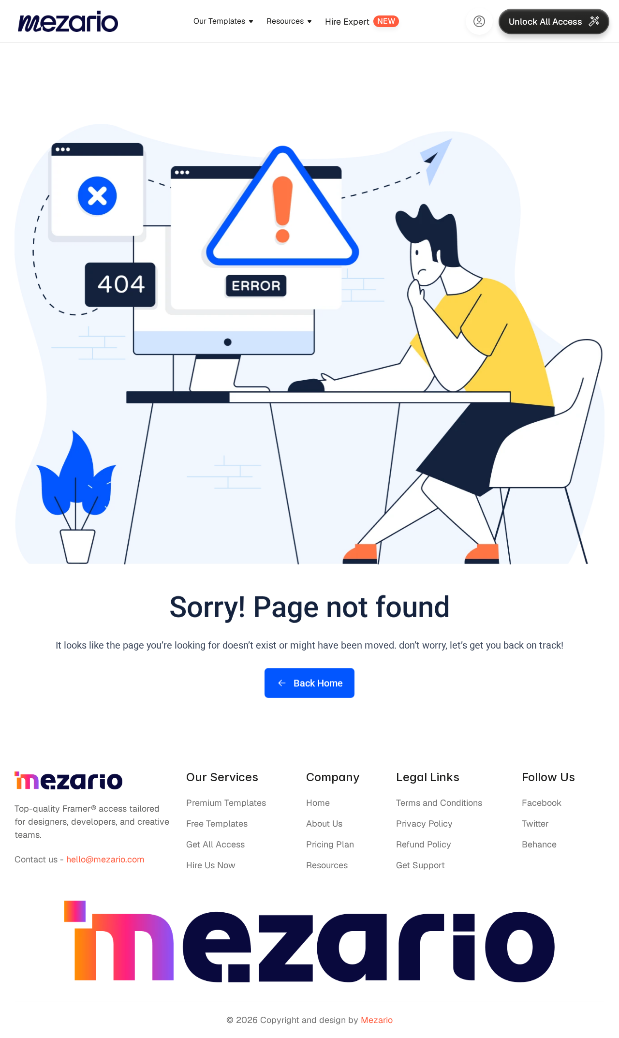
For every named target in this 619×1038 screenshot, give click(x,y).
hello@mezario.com (105, 859)
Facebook (542, 802)
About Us (324, 823)
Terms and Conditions (439, 802)
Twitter (535, 823)
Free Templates (217, 823)
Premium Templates (226, 802)
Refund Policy (423, 844)
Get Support (420, 865)
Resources (327, 865)
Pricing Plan (330, 844)
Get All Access (215, 844)
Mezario (377, 1019)
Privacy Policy (424, 823)
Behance (539, 844)
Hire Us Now (211, 865)
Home (318, 802)
